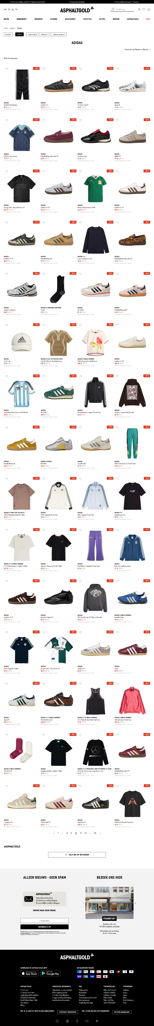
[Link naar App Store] (29, 973)
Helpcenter (83, 990)
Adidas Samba (109, 992)
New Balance (128, 1000)
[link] (77, 9)
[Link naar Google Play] (50, 973)
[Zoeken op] (112, 9)
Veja (124, 1002)
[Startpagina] (77, 956)
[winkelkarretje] (149, 9)
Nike (125, 997)
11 (81, 833)
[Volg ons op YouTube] (87, 1021)
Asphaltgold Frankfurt (29, 995)
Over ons (24, 990)
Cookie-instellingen (60, 995)
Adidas (126, 990)
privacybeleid (25, 933)
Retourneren (84, 1000)
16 (95, 833)
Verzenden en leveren (88, 997)
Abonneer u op (44, 927)
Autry (125, 995)
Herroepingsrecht (59, 992)
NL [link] (13, 9)
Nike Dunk (107, 997)
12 (86, 833)
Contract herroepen (67, 1012)
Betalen (82, 995)
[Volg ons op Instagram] (57, 1021)
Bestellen (83, 992)
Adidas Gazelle (109, 995)
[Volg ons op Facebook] (77, 1021)
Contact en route (27, 992)
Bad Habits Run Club (28, 1000)
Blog (22, 1005)
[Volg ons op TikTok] (67, 1021)
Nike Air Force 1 (109, 990)
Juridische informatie (61, 1000)
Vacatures (24, 1002)
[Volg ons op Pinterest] (97, 1021)
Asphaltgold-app (86, 1002)
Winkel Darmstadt (27, 997)
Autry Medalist (109, 1002)
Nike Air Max (108, 1000)
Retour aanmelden (121, 1012)
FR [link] (16, 9)
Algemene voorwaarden (62, 990)
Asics (125, 992)
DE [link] (9, 9)
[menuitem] (17, 49)
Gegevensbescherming (61, 997)
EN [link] (5, 9)
